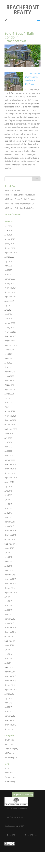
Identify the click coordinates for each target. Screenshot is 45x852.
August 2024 (9, 301)
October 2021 (9, 385)
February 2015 (9, 619)
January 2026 (9, 243)
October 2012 (9, 729)
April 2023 (8, 363)
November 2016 (10, 535)
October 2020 (9, 424)
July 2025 (8, 261)
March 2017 (9, 517)
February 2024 (9, 323)
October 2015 (9, 588)
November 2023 (10, 336)
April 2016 (8, 566)
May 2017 (8, 508)
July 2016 (8, 552)
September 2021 (10, 389)
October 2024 (9, 292)
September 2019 (10, 477)
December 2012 (10, 720)
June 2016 (8, 557)
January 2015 (9, 623)
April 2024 (8, 318)
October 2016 (9, 539)
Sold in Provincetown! (12, 190)
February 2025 (9, 279)
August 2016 (9, 548)
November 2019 (10, 469)
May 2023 (8, 358)
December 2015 (10, 579)
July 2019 (8, 486)
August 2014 (9, 645)
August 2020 (9, 433)
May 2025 (8, 266)
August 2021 (9, 394)
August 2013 (9, 694)
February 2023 (9, 372)
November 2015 (10, 583)
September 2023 (10, 345)
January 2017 (9, 526)
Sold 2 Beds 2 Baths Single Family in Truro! (19, 208)
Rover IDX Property (11, 749)
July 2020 (8, 438)
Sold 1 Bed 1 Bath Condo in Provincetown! (19, 195)
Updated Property (10, 757)
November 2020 (10, 420)
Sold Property (9, 753)
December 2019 (10, 464)
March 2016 (9, 570)
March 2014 (9, 667)
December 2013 (10, 676)
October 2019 (9, 473)
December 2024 (10, 288)
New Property (9, 740)
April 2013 (8, 707)
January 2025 (9, 283)
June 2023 (8, 354)
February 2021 (9, 411)
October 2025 (9, 248)
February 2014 (9, 672)
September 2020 (10, 429)
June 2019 (8, 491)
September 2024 (10, 296)
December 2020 (10, 416)
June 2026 (8, 230)
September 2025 (10, 252)
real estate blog (22, 794)
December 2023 (10, 332)
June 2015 (8, 601)
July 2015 (8, 597)
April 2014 (8, 663)
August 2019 (9, 482)
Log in (6, 768)
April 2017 (8, 513)
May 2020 (8, 446)
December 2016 (10, 530)
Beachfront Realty (22, 10)
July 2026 (8, 226)
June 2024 (8, 310)
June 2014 (8, 654)
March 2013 (9, 711)
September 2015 (10, 592)
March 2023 (9, 367)
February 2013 (9, 716)
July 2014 (8, 649)
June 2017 (8, 504)
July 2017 (8, 500)
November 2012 (10, 725)
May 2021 (8, 402)
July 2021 (8, 398)
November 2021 (10, 380)
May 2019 (8, 495)
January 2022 (9, 376)
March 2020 (9, 455)
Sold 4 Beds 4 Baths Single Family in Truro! (19, 203)
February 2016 (9, 575)
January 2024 (9, 327)
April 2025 (8, 270)
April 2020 (8, 451)
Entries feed (8, 772)
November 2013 (10, 680)
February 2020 (9, 460)
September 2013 (10, 689)
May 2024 (8, 314)
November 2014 (10, 632)
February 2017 (9, 522)
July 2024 (8, 305)
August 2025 (9, 257)
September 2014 (10, 641)
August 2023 (9, 349)
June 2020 (8, 442)
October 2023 (9, 341)
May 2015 (8, 605)
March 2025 (9, 274)
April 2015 (8, 610)
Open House (8, 744)
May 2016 (8, 561)
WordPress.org (9, 781)
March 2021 (9, 407)
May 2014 (8, 658)
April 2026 (8, 235)
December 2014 (10, 627)
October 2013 (9, 685)
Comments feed (10, 777)
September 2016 (10, 544)
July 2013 (8, 698)
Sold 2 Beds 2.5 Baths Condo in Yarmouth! (19, 199)
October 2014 (9, 636)
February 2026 (9, 239)
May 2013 (8, 703)
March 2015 (9, 614)
